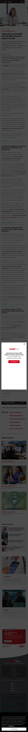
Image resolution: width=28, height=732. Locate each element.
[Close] (26, 714)
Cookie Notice (11, 726)
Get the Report (14, 361)
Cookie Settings (14, 729)
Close (24, 344)
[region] (14, 722)
